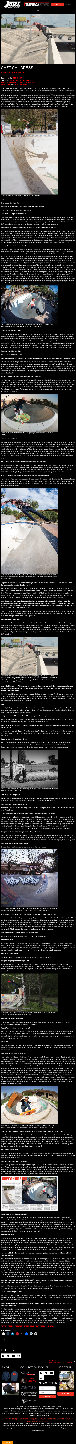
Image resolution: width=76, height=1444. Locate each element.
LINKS (36, 1419)
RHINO (20, 82)
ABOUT (5, 1419)
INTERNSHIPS (28, 1419)
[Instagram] (18, 1355)
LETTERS (60, 1419)
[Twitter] (8, 1355)
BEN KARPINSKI (21, 85)
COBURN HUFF (28, 80)
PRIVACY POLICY (43, 1421)
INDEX (19, 1419)
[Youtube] (13, 1355)
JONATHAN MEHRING (8, 82)
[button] (38, 10)
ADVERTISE (51, 1419)
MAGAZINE (64, 1367)
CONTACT (12, 1419)
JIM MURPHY (17, 78)
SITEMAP (43, 1419)
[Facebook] (3, 1355)
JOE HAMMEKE (29, 82)
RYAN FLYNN (5, 85)
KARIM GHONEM (15, 80)
